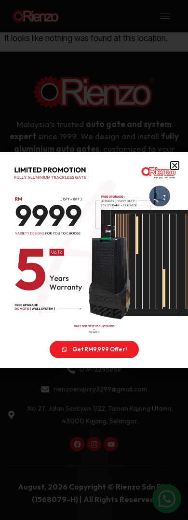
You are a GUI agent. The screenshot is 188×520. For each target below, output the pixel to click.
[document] (94, 260)
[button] (174, 165)
